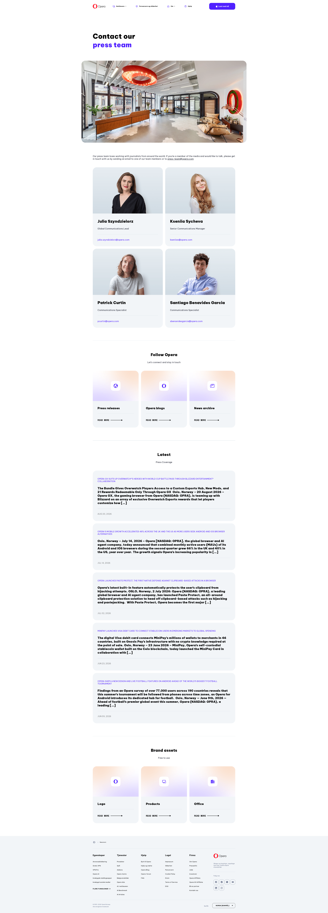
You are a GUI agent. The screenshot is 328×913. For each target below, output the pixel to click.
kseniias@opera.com (181, 239)
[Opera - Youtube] (232, 882)
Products (153, 804)
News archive (204, 408)
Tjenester (122, 855)
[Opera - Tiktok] (221, 882)
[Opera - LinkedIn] (216, 888)
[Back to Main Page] (99, 6)
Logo (101, 804)
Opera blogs (155, 408)
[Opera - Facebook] (216, 882)
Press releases (109, 408)
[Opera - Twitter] (227, 882)
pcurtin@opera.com (108, 321)
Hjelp (143, 855)
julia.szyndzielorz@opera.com (113, 239)
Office (199, 804)
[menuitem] (119, 6)
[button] (222, 6)
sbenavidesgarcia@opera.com (186, 321)
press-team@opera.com (181, 159)
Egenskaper (99, 855)
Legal (168, 855)
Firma (192, 855)
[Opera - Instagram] (221, 888)
